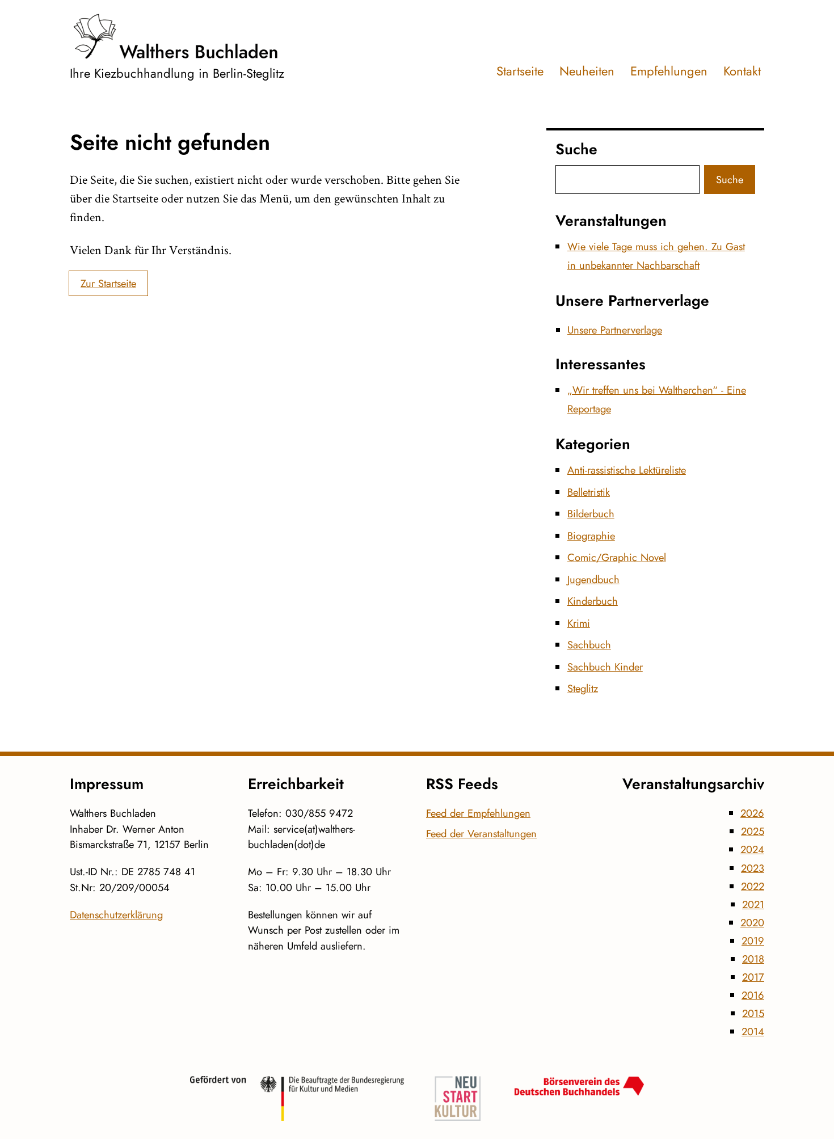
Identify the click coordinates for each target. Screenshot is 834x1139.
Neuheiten (586, 71)
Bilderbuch (590, 513)
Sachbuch (589, 644)
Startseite (520, 71)
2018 (753, 959)
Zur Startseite (108, 283)
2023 (752, 868)
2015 (753, 1013)
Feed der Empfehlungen (478, 813)
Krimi (578, 623)
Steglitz (582, 688)
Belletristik (588, 492)
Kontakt (742, 71)
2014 (753, 1031)
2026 (752, 813)
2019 (753, 940)
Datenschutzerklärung (116, 914)
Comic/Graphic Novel (616, 557)
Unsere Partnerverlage (614, 330)
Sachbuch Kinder (605, 666)
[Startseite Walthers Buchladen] (177, 36)
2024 (752, 849)
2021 (753, 904)
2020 (752, 922)
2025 (752, 831)
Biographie (591, 535)
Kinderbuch (592, 601)
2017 (753, 977)
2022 (752, 886)
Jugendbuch (593, 579)
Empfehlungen (668, 71)
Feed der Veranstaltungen (481, 833)
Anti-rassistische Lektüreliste (626, 470)
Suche (729, 179)
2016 (753, 995)
